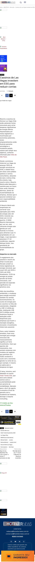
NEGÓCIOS (6, 7)
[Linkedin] (19, 541)
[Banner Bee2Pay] (3, 68)
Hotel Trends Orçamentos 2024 (8, 432)
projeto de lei (13, 442)
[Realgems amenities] (3, 512)
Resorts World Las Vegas (6, 444)
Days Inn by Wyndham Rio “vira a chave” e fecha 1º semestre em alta (5, 454)
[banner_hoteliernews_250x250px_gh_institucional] (3, 493)
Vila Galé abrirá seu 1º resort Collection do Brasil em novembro (17, 454)
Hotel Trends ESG (6, 375)
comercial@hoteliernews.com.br (17, 534)
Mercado (12, 7)
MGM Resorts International (7, 437)
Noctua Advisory (4, 442)
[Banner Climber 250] (3, 58)
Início (1, 7)
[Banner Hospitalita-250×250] (3, 30)
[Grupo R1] (3, 479)
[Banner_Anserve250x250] (3, 466)
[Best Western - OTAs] (3, 39)
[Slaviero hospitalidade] (3, 49)
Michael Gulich (4, 440)
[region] (17, 550)
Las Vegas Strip (4, 435)
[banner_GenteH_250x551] (3, 16)
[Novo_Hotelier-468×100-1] (10, 418)
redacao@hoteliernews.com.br (17, 531)
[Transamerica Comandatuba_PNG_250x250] (3, 502)
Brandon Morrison (5, 430)
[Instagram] (11, 541)
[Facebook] (7, 95)
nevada (11, 440)
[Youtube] (15, 541)
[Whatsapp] (23, 541)
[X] (11, 95)
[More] (15, 95)
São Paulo (11, 447)
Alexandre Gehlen (9, 428)
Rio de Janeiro (4, 447)
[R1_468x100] (10, 422)
